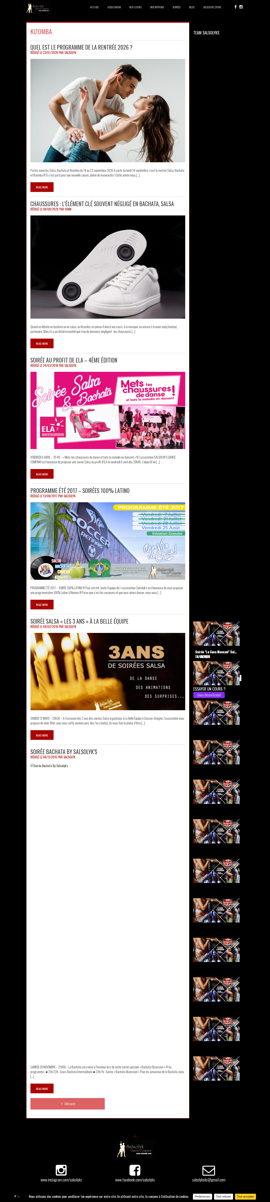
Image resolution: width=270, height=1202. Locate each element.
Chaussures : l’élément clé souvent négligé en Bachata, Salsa (102, 204)
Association (114, 7)
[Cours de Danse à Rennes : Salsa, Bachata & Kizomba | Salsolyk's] (38, 12)
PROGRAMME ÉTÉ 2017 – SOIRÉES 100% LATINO (79, 490)
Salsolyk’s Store (212, 7)
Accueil (94, 7)
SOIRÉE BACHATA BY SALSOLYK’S (63, 752)
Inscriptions (157, 7)
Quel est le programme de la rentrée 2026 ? (81, 47)
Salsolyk (70, 52)
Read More (42, 187)
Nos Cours (135, 7)
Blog (191, 7)
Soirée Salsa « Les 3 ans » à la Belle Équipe (79, 621)
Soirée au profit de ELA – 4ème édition (73, 360)
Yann (68, 209)
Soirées (176, 7)
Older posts (69, 1103)
